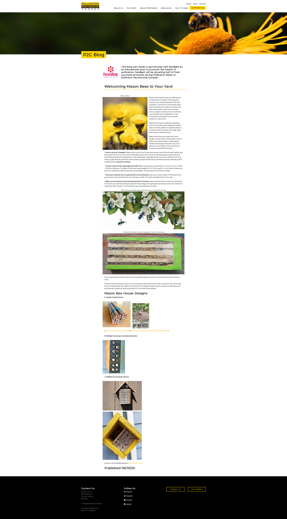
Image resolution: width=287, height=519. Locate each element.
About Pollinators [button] (148, 8)
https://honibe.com (135, 463)
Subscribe (202, 4)
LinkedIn (128, 504)
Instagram (129, 496)
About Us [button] (118, 8)
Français (188, 4)
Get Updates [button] (196, 489)
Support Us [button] (175, 489)
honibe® (174, 66)
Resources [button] (166, 8)
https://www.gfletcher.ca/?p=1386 (117, 331)
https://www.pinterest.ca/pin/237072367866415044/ (149, 331)
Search (195, 4)
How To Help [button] (181, 8)
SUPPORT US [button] (197, 8)
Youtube (129, 500)
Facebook (128, 492)
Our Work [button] (131, 8)
